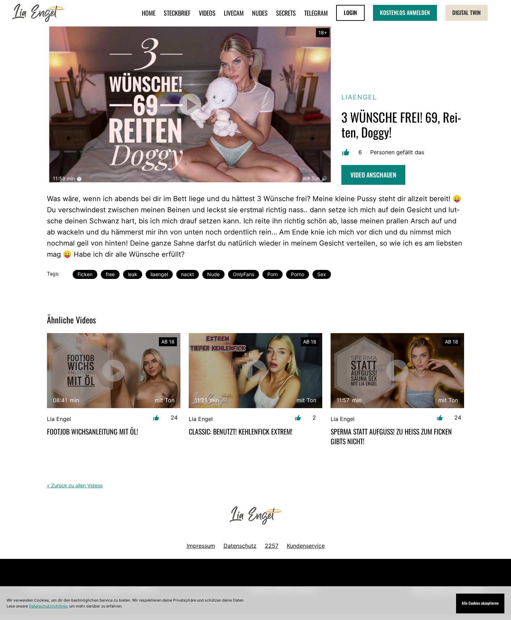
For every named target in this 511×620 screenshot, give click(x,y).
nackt (187, 274)
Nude (213, 274)
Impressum (201, 545)
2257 (271, 545)
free (110, 274)
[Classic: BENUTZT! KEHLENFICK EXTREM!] (255, 370)
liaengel (159, 274)
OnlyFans (243, 274)
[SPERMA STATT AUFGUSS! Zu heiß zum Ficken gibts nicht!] (397, 370)
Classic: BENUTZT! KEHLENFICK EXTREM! (240, 431)
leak (132, 274)
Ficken (85, 274)
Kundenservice (306, 545)
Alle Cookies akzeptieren (480, 603)
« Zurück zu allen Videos (75, 485)
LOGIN (350, 12)
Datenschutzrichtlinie (48, 606)
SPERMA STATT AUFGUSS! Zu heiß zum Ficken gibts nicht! (391, 436)
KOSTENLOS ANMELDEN (405, 12)
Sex (321, 274)
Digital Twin (466, 12)
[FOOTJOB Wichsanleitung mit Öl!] (113, 370)
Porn (272, 274)
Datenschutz (240, 545)
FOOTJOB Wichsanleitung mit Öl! (92, 431)
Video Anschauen (373, 174)
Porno (297, 274)
